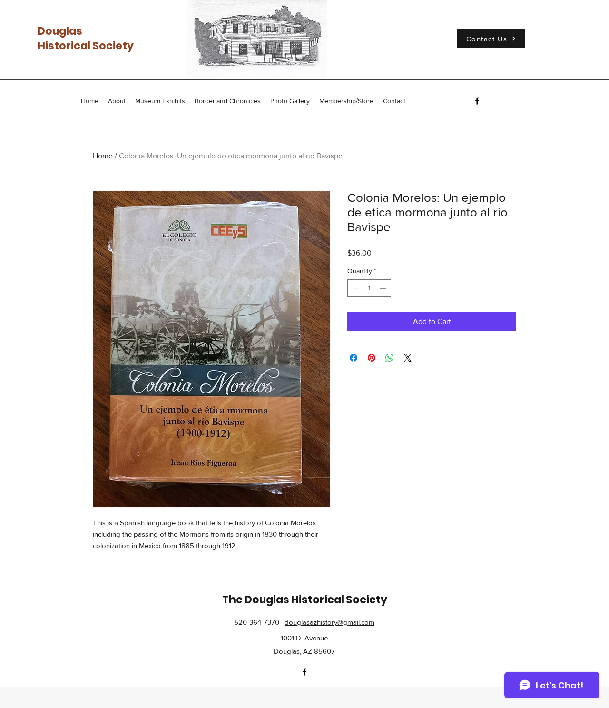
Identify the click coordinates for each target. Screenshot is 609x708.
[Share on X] (407, 358)
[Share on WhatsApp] (389, 358)
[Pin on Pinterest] (371, 358)
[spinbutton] (369, 288)
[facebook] (477, 101)
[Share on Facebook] (353, 358)
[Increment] (384, 288)
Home (103, 156)
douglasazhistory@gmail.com (329, 622)
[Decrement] (355, 288)
